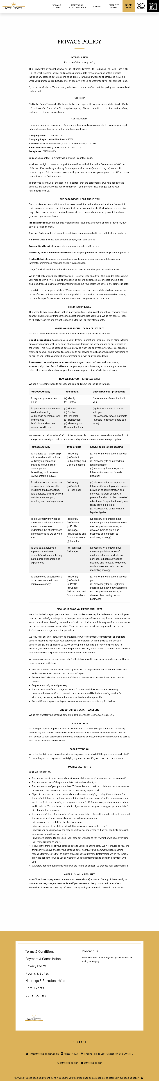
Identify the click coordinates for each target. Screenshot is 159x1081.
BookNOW (128, 6)
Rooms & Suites (56, 6)
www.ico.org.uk (101, 168)
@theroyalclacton (69, 1062)
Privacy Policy (35, 966)
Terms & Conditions (40, 951)
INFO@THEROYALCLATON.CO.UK (63, 147)
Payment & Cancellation (43, 959)
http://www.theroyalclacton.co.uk (64, 87)
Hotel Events (34, 988)
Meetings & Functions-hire (77, 6)
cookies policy (131, 1077)
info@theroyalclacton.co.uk (118, 957)
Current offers (114, 6)
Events (97, 6)
